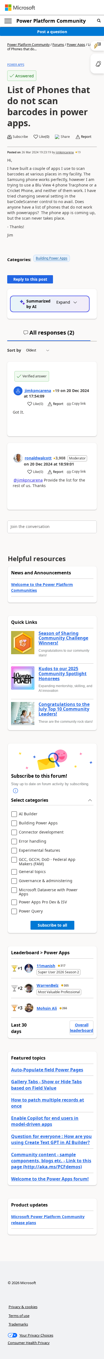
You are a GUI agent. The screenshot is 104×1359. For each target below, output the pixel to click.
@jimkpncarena (28, 480)
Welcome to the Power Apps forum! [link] (50, 1179)
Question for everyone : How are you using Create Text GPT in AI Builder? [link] (51, 1139)
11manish (46, 965)
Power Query (31, 911)
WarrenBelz (48, 985)
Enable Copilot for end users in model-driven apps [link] (44, 1121)
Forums (58, 44)
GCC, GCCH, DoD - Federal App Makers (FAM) (47, 861)
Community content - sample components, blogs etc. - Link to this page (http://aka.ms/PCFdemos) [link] (51, 1161)
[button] (99, 21)
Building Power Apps (51, 258)
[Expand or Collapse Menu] (8, 21)
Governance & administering (45, 881)
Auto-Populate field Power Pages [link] (47, 1070)
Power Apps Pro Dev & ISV (43, 902)
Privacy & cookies (23, 1306)
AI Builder (28, 814)
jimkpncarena (65, 152)
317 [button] (62, 966)
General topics (32, 871)
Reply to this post (30, 279)
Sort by (14, 350)
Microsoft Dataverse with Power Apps (48, 892)
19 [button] (79, 152)
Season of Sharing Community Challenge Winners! (63, 638)
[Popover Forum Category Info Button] (15, 791)
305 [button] (66, 985)
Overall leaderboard (81, 1027)
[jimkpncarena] (18, 391)
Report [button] (86, 137)
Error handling (32, 841)
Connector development (41, 832)
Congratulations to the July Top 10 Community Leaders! (64, 709)
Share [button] (65, 137)
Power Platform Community (51, 20)
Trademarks (18, 1324)
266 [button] (64, 1008)
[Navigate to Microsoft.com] (20, 7)
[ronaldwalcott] (18, 458)
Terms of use (19, 1315)
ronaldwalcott (38, 458)
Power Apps (76, 44)
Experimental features (39, 850)
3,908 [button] (60, 458)
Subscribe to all (52, 925)
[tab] (48, 335)
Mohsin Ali (47, 1008)
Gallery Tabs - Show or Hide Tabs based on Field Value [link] (46, 1085)
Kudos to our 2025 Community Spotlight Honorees (63, 673)
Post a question (52, 31)
